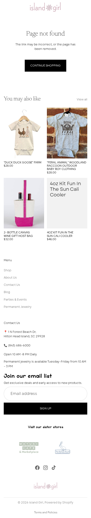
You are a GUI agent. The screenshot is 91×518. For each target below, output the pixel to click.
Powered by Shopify (59, 502)
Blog (7, 292)
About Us (10, 278)
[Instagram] (45, 467)
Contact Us (12, 285)
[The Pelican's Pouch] (62, 447)
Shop (7, 270)
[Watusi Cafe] (29, 447)
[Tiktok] (53, 467)
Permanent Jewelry (18, 307)
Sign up (45, 408)
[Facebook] (37, 467)
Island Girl (36, 502)
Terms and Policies (45, 512)
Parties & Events (15, 300)
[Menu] (5, 7)
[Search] (15, 7)
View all (82, 99)
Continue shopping (45, 65)
